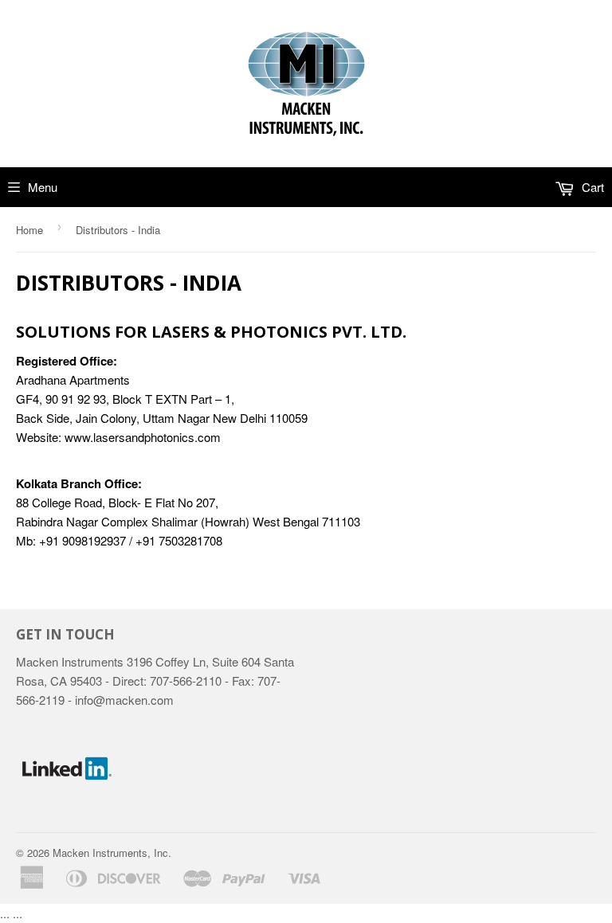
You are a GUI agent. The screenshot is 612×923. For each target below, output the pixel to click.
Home (29, 229)
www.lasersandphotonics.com (143, 436)
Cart (591, 186)
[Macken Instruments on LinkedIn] (67, 814)
